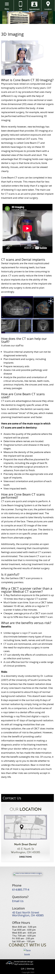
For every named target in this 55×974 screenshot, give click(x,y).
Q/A (22, 968)
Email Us (18, 901)
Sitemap (30, 968)
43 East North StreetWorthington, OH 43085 (28, 914)
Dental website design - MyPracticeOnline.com (24, 962)
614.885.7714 (20, 889)
